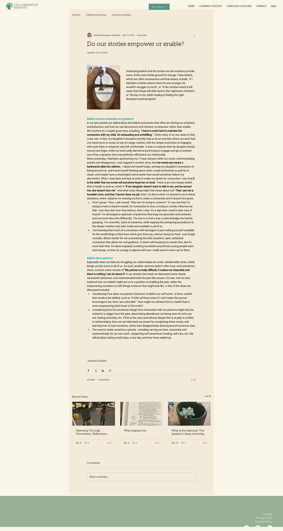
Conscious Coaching (121, 15)
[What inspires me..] (141, 414)
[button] (210, 6)
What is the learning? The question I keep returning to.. (188, 432)
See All (208, 396)
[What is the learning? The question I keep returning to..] (189, 414)
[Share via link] (110, 370)
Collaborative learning (96, 15)
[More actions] (194, 35)
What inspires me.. (135, 430)
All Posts (76, 15)
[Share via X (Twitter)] (95, 370)
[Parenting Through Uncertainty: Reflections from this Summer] (93, 414)
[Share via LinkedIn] (102, 370)
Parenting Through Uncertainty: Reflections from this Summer (91, 432)
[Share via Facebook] (88, 370)
